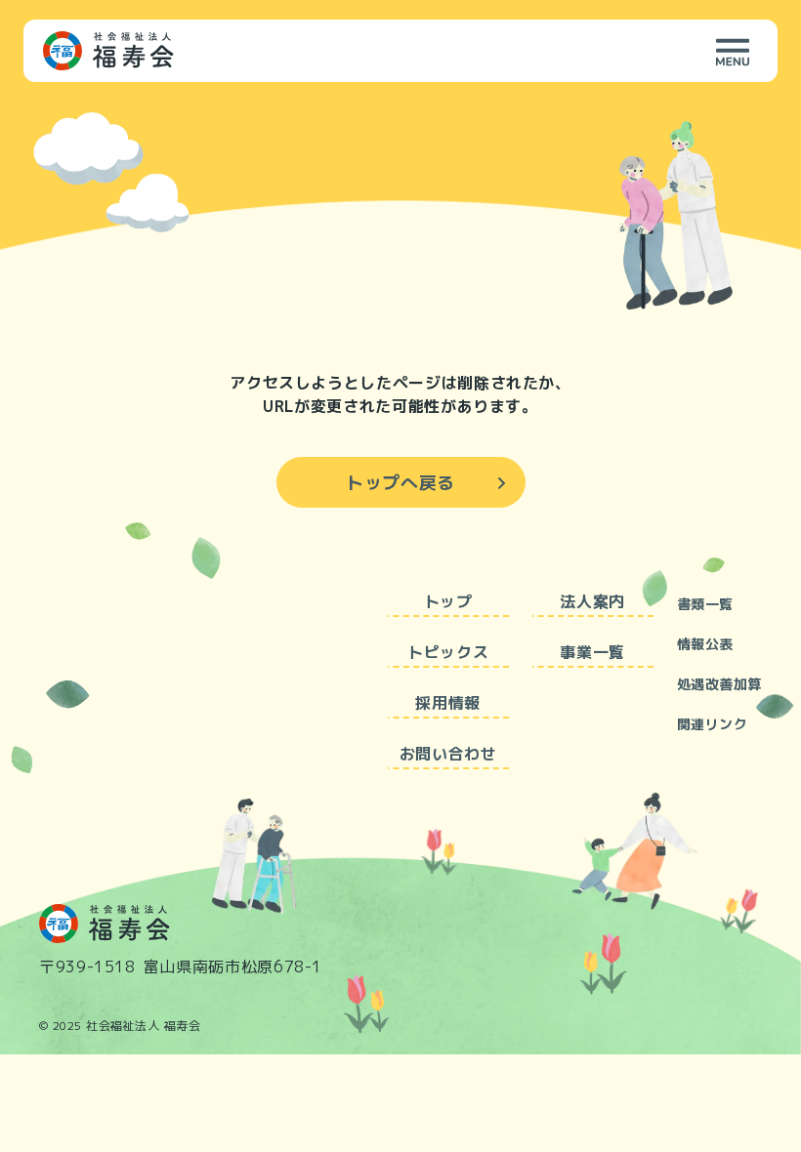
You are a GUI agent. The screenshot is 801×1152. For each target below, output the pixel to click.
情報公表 (705, 644)
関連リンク (712, 724)
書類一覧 (705, 604)
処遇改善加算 (719, 684)
